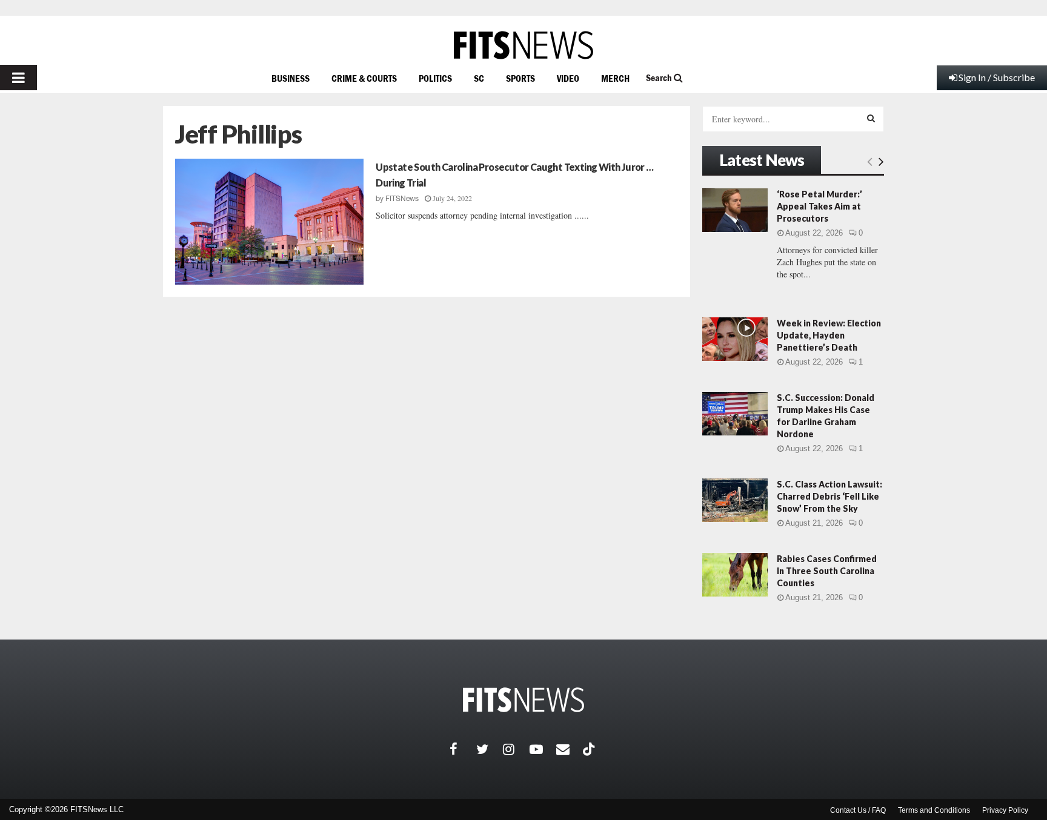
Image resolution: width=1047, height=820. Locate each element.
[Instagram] (516, 749)
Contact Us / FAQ (858, 810)
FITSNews (402, 198)
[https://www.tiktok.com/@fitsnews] (590, 749)
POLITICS (435, 78)
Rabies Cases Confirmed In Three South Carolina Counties (827, 571)
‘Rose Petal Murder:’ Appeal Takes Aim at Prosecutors (819, 206)
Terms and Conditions (934, 810)
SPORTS (520, 78)
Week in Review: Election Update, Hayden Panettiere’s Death (829, 335)
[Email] (569, 749)
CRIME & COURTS (364, 78)
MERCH (615, 78)
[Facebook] (463, 749)
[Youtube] (543, 749)
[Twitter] (489, 749)
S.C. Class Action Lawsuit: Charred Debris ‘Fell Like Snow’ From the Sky (829, 496)
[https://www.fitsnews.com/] (523, 45)
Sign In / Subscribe (997, 77)
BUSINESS (290, 78)
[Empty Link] (869, 161)
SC (479, 78)
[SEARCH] (871, 118)
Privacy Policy (1005, 810)
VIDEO (568, 78)
